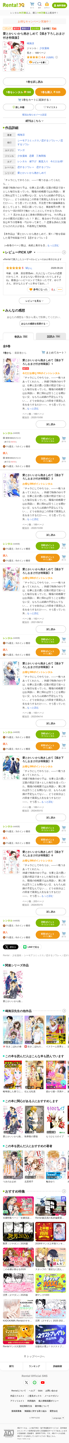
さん (29, 268)
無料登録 (61, 5)
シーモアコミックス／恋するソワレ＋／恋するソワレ (40, 142)
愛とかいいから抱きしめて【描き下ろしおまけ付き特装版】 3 (43, 571)
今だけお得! (56, 161)
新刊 (11, 1366)
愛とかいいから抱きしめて (31, 172)
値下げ (32, 161)
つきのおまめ (9, 1181)
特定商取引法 (26, 1406)
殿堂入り (43, 161)
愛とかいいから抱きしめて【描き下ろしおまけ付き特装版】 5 (43, 759)
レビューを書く (40, 62)
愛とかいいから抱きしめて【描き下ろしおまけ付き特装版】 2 (43, 476)
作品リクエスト (17, 1395)
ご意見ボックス (34, 1395)
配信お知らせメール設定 (34, 114)
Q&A (40, 1390)
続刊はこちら (33, 120)
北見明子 (28, 1181)
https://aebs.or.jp (23, 1438)
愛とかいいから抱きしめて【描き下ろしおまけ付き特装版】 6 (43, 853)
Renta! (6, 955)
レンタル (22, 161)
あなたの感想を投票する (33, 323)
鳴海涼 (30, 43)
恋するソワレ (43, 167)
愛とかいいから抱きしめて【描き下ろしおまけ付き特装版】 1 (43, 362)
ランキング (34, 1366)
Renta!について (18, 1390)
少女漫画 (44, 48)
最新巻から (20, 352)
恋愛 (31, 155)
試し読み (51, 424)
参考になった (40, 289)
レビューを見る (33, 300)
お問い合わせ (51, 1390)
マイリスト (52, 107)
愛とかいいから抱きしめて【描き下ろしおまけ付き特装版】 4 (43, 665)
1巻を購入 (50, 92)
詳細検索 (57, 1366)
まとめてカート (55, 352)
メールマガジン (52, 1395)
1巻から (7, 352)
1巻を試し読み (34, 81)
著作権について (42, 1406)
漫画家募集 (16, 1411)
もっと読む (53, 245)
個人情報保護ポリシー (48, 1400)
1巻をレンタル (18, 92)
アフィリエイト (17, 1400)
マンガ (21, 150)
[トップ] (10, 5)
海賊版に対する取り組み (35, 1411)
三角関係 (41, 155)
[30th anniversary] (21, 5)
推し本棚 (19, 107)
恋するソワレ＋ (25, 167)
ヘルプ (32, 1390)
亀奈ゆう (50, 1181)
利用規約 (31, 1400)
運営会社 (54, 1411)
